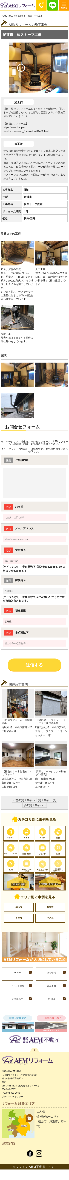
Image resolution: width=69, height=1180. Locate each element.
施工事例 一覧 (47, 800)
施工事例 (13, 15)
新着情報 (51, 972)
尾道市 (50, 907)
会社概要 (51, 999)
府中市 (19, 918)
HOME (4, 15)
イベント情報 (17, 986)
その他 (50, 918)
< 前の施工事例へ (24, 800)
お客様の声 (17, 999)
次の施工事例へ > (35, 805)
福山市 (19, 907)
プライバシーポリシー (12, 1096)
